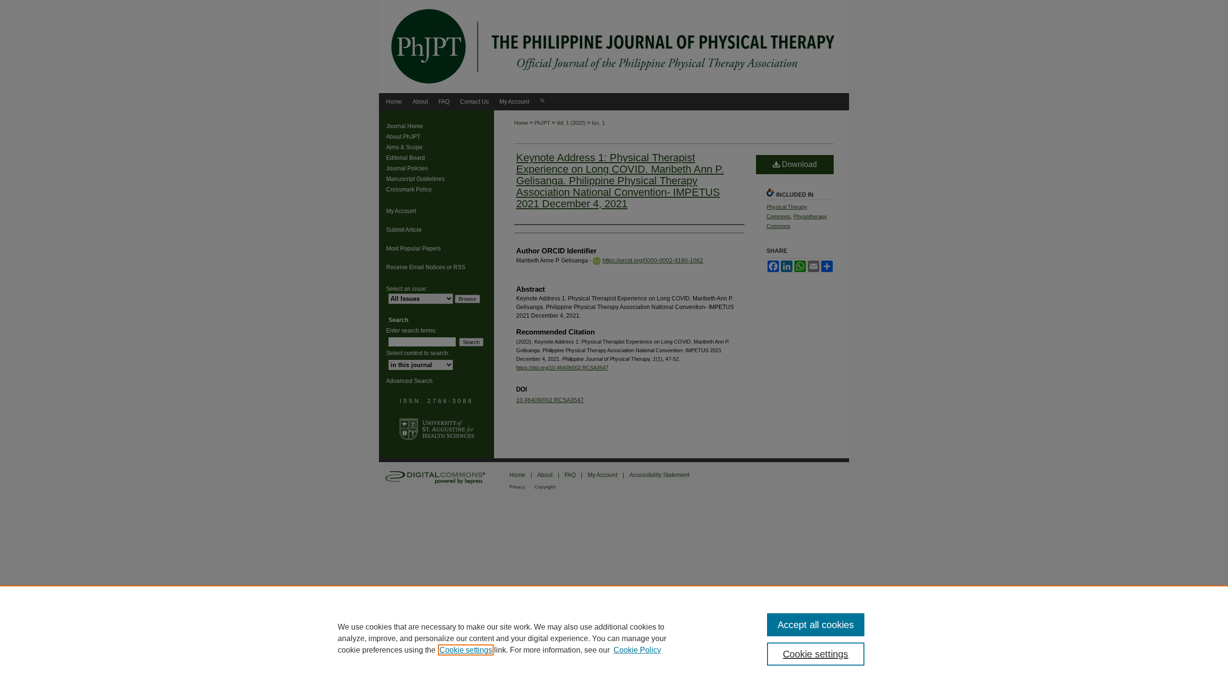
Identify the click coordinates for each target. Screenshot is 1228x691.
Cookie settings (465, 650)
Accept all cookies (816, 625)
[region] (614, 638)
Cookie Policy (637, 650)
